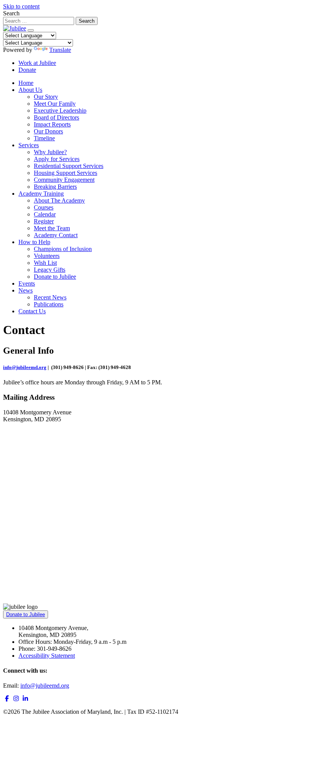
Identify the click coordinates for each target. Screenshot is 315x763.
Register (44, 221)
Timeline (44, 138)
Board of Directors (56, 117)
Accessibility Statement (46, 655)
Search (11, 13)
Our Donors (48, 131)
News (25, 290)
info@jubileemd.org (24, 367)
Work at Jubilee (37, 63)
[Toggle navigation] (31, 30)
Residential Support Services (68, 166)
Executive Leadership (60, 110)
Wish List (45, 262)
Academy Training (41, 193)
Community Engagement (64, 179)
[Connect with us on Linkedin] (25, 698)
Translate (60, 50)
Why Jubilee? (50, 152)
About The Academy (59, 200)
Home (25, 83)
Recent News (50, 297)
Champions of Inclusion (63, 249)
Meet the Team (52, 228)
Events (26, 283)
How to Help (34, 242)
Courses (43, 207)
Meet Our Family (55, 103)
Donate (27, 69)
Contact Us (32, 311)
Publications (48, 304)
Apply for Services (57, 159)
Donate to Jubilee (55, 276)
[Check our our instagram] (16, 698)
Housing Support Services (65, 173)
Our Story (46, 96)
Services (28, 145)
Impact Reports (52, 124)
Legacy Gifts (49, 269)
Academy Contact (56, 235)
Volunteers (47, 256)
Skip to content (21, 6)
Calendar (45, 214)
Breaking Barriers (55, 186)
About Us (30, 89)
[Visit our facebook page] (7, 698)
